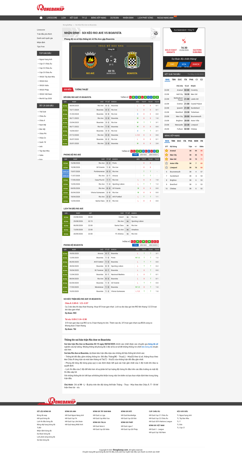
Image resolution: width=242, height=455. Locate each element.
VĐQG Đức (43, 81)
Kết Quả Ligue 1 (127, 426)
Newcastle (179, 125)
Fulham (180, 129)
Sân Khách (153, 155)
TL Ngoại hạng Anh (184, 415)
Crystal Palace (196, 104)
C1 (197, 79)
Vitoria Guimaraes (97, 193)
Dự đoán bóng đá (43, 434)
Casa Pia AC (99, 180)
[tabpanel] (184, 49)
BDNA (65, 106)
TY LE (84, 18)
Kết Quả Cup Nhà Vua (101, 418)
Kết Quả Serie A (99, 426)
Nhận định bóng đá (44, 431)
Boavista (132, 73)
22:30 (186, 125)
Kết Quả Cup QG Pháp (129, 429)
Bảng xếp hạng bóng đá (46, 425)
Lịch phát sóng (145, 18)
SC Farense (99, 270)
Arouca (115, 176)
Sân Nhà (143, 155)
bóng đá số (153, 344)
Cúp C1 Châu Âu (45, 64)
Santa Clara (100, 201)
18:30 (186, 94)
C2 (201, 79)
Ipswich (180, 108)
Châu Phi (42, 133)
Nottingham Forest (178, 99)
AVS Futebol (117, 197)
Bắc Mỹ (42, 129)
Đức (41, 159)
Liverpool (194, 125)
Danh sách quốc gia (45, 38)
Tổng (135, 155)
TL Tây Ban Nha (183, 418)
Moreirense (99, 287)
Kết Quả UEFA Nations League (160, 421)
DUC (180, 79)
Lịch (63, 18)
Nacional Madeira (118, 274)
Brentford (179, 112)
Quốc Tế (42, 142)
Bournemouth (196, 116)
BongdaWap (67, 25)
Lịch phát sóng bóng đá (46, 437)
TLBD (39, 428)
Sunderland (195, 108)
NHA (167, 79)
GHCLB (65, 172)
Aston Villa (195, 121)
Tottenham (195, 112)
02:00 (186, 90)
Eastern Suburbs (197, 51)
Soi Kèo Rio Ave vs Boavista (85, 25)
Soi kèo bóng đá (43, 440)
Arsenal (180, 90)
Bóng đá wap (42, 415)
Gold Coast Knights (171, 51)
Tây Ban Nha (44, 151)
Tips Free (41, 47)
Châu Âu (42, 116)
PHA (191, 79)
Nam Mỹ (42, 125)
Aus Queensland (180, 30)
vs (127, 217)
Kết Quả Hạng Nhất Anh (74, 425)
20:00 (186, 116)
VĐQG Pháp (44, 90)
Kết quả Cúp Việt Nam (157, 432)
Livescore (52, 18)
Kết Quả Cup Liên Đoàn (74, 421)
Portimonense (99, 171)
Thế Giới (42, 112)
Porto (114, 163)
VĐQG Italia (44, 85)
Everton (180, 104)
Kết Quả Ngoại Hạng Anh (74, 415)
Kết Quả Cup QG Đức (129, 418)
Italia (41, 155)
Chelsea (194, 129)
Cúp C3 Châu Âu (45, 72)
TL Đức (179, 425)
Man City (179, 116)
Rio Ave (90, 73)
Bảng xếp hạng (98, 18)
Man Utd (194, 94)
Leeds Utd (194, 99)
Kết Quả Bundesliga (128, 415)
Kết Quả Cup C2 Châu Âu (158, 418)
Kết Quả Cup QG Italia (101, 429)
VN (201, 141)
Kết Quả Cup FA (71, 418)
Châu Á (42, 120)
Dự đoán (114, 18)
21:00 (186, 99)
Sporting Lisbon (118, 184)
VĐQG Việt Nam (45, 94)
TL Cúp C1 (181, 428)
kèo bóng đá (147, 347)
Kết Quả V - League (156, 429)
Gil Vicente (100, 167)
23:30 (186, 112)
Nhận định (128, 18)
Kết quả (74, 18)
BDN (196, 141)
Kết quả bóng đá (43, 418)
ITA (185, 79)
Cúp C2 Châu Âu (45, 68)
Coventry (194, 90)
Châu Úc (42, 138)
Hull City (179, 94)
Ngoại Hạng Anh (165, 18)
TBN (174, 79)
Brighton (179, 121)
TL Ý (179, 421)
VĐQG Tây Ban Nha (47, 77)
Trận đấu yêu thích (44, 34)
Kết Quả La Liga (99, 415)
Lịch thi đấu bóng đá (45, 421)
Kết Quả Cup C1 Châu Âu (158, 415)
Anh (40, 146)
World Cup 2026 (45, 98)
